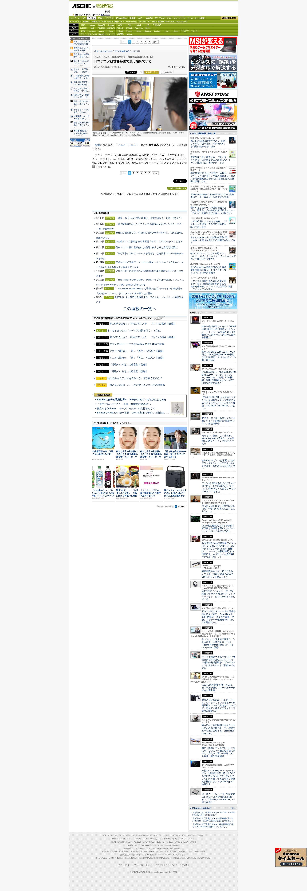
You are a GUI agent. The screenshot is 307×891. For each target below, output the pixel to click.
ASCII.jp (81, 6)
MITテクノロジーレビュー (177, 855)
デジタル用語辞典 (149, 855)
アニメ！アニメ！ (128, 145)
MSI (129, 25)
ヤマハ (166, 31)
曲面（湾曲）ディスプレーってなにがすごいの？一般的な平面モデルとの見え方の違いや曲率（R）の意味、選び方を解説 (218, 752)
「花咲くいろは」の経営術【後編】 (129, 371)
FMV (83, 25)
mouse (92, 25)
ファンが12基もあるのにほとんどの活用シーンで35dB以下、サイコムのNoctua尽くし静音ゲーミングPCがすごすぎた (219, 487)
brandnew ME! (120, 34)
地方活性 (161, 22)
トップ (73, 18)
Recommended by (165, 506)
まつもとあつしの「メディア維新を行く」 (115, 51)
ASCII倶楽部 (229, 18)
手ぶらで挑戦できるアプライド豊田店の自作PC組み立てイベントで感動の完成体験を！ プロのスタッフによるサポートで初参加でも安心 (219, 662)
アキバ (162, 18)
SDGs (154, 22)
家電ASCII (96, 22)
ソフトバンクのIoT (185, 31)
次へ (155, 42)
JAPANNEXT (101, 34)
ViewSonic (139, 28)
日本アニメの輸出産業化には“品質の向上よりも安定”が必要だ (147, 247)
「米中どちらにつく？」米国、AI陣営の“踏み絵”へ (124, 404)
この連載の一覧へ (140, 308)
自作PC (149, 18)
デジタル (110, 18)
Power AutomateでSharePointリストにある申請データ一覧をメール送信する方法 (212, 195)
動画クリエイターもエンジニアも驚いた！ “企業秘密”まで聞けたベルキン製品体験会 (218, 421)
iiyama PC (145, 839)
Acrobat (92, 31)
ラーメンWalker (101, 858)
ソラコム (120, 31)
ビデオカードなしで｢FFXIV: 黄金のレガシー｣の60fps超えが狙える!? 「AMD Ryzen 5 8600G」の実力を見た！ (218, 798)
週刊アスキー (119, 22)
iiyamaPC (101, 25)
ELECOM (83, 28)
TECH (100, 18)
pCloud (129, 34)
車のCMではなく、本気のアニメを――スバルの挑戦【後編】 (143, 337)
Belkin (148, 28)
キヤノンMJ (92, 34)
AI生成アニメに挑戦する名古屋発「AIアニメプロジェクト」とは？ (149, 241)
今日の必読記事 (125, 855)
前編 (97, 145)
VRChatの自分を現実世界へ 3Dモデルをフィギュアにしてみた (131, 399)
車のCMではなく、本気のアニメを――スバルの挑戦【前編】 (143, 323)
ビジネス (103, 5)
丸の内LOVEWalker (189, 858)
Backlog (148, 31)
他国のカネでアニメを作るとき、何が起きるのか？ (134, 378)
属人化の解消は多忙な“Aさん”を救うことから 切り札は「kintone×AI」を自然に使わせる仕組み (208, 144)
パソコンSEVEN (120, 25)
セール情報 (200, 18)
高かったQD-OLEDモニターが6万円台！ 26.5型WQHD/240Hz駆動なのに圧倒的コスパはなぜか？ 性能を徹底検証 (219, 355)
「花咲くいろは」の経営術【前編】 (129, 364)
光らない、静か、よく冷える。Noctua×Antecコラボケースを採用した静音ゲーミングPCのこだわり (218, 439)
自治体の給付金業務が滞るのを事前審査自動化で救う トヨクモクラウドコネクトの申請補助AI (208, 270)
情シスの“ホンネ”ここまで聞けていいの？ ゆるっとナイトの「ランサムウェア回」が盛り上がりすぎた (213, 256)
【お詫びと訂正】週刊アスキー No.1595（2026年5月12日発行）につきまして (214, 813)
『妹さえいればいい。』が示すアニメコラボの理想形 (136, 385)
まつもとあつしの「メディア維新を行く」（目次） (134, 330)
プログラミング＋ (161, 851)
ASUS (139, 25)
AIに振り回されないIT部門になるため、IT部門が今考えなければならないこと (218, 508)
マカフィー (83, 34)
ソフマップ (111, 34)
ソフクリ (194, 31)
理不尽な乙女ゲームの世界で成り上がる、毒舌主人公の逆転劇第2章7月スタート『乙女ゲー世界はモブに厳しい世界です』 (213, 210)
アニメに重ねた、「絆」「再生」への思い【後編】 (137, 357)
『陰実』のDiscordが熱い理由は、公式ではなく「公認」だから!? (148, 218)
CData (138, 31)
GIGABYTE (110, 28)
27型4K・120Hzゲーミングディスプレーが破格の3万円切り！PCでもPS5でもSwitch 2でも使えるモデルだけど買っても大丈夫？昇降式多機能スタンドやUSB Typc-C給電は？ (219, 777)
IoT (84, 18)
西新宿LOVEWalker (145, 858)
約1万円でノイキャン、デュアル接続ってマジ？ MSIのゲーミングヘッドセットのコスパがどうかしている (218, 595)
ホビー (141, 18)
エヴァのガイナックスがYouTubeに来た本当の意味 (137, 344)
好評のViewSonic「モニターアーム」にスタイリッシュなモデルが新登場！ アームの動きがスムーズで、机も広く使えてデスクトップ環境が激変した (219, 705)
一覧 (140, 72)
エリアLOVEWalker (116, 858)
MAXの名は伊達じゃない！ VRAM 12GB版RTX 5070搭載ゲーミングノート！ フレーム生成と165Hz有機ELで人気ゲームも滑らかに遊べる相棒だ (219, 332)
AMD (92, 28)
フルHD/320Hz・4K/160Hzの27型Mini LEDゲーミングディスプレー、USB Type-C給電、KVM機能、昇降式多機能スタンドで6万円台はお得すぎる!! (219, 377)
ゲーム (190, 18)
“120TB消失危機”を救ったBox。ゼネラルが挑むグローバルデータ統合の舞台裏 (218, 688)
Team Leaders (148, 851)
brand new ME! (166, 845)
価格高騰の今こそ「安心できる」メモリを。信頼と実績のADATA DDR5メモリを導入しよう (218, 574)
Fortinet (157, 31)
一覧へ (232, 808)
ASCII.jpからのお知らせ (200, 808)
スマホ (169, 18)
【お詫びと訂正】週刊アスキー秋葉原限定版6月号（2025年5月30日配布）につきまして (213, 825)
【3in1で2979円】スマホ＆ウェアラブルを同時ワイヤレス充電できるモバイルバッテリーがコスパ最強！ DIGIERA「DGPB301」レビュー (219, 403)
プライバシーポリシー (143, 865)
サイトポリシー (125, 865)
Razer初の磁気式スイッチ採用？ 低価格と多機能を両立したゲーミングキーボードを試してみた (219, 528)
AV (156, 18)
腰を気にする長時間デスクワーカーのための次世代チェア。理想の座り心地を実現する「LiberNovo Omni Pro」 (218, 729)
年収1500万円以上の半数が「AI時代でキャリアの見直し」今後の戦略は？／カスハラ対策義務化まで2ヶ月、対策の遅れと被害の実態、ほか (212, 177)
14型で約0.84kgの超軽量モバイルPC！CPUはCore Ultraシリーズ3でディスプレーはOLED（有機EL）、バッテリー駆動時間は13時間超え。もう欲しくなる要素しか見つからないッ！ (219, 550)
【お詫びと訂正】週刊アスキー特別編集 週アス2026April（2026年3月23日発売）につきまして (213, 819)
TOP (104, 836)
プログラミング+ (144, 22)
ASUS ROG (101, 28)
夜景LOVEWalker (160, 858)
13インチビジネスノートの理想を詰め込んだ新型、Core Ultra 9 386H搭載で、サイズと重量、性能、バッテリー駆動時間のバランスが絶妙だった (219, 617)
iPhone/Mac (121, 18)
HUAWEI (129, 28)
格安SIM (86, 22)
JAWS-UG (122, 842)
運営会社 (159, 865)
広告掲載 (183, 865)
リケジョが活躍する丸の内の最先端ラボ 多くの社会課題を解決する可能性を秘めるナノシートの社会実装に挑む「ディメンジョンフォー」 (211, 285)
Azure (111, 31)
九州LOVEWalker (174, 858)
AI (79, 18)
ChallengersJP (181, 22)
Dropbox (129, 31)
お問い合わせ (171, 865)
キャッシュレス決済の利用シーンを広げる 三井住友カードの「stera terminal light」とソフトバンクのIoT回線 (218, 643)
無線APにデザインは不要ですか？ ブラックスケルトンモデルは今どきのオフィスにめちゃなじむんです (220, 464)
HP (148, 25)
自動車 (132, 18)
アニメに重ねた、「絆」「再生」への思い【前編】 (137, 351)
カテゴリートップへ (177, 188)
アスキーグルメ (107, 22)
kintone (102, 31)
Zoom (176, 31)
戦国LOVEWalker (204, 858)
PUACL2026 (169, 22)
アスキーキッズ (75, 22)
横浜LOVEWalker (130, 858)
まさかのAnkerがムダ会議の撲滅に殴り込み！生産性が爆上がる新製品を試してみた (212, 240)
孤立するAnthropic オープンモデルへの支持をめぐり (126, 408)
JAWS (83, 31)
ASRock (120, 28)
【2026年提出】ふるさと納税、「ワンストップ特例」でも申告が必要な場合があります (208, 224)
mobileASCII (162, 855)
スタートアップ (179, 18)
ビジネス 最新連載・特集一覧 (203, 133)
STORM (191, 839)
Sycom (111, 25)
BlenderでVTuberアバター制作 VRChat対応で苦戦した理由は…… (133, 412)
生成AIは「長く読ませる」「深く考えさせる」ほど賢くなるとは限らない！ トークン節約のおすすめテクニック (212, 160)
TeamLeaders (131, 22)
